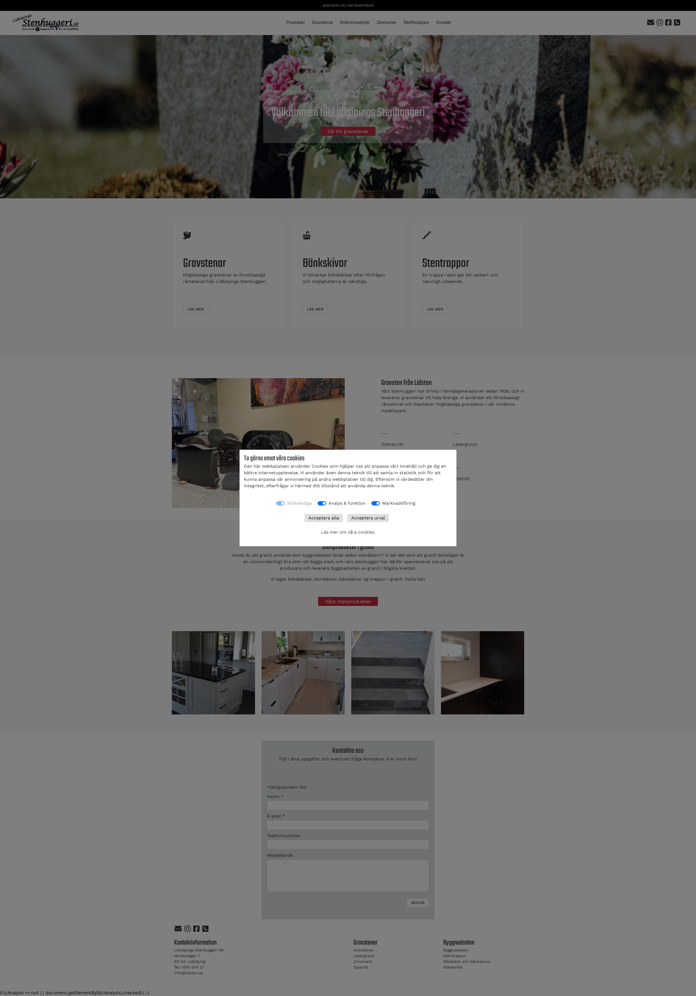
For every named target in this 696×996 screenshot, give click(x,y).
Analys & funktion (347, 503)
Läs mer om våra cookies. (348, 532)
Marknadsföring (398, 503)
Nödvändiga (299, 503)
